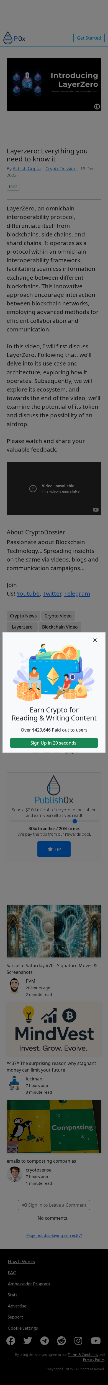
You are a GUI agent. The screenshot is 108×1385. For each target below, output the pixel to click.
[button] (95, 640)
